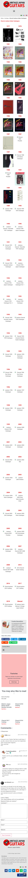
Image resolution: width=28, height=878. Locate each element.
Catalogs (6, 18)
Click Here (14, 682)
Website (3, 829)
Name (3, 819)
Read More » (3, 709)
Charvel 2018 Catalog (19, 704)
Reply (2, 745)
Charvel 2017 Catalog (5, 721)
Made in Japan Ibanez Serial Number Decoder (6, 705)
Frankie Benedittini (11, 751)
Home (2, 18)
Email (3, 824)
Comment (4, 803)
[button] (14, 11)
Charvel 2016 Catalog (19, 721)
